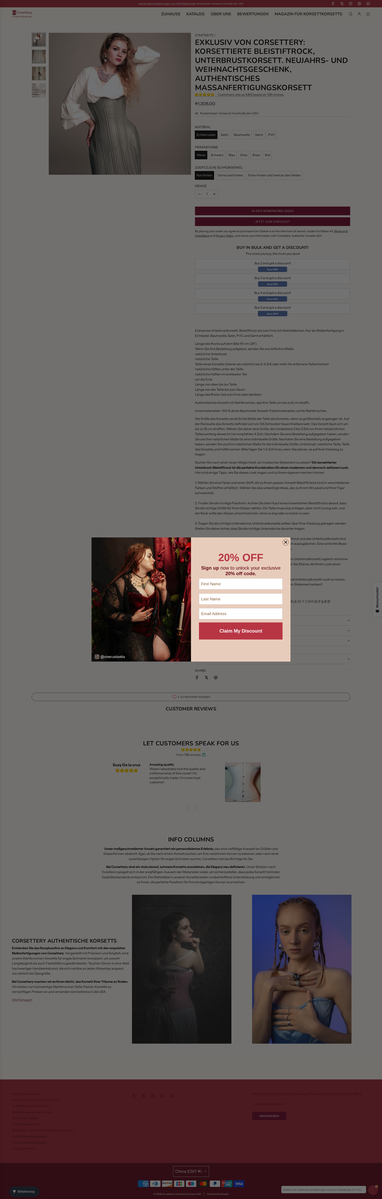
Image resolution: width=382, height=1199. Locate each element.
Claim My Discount (240, 631)
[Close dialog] (286, 542)
